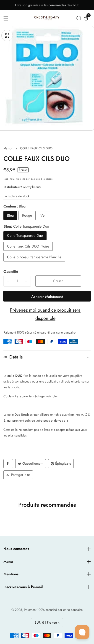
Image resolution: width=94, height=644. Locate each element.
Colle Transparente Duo (25, 235)
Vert (43, 215)
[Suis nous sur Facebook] (8, 463)
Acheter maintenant (47, 296)
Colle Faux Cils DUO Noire (28, 246)
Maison (8, 148)
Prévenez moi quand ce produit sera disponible (45, 314)
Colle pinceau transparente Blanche (34, 257)
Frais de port (23, 179)
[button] (78, 18)
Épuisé (58, 281)
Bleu (10, 215)
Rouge (27, 215)
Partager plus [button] (20, 474)
